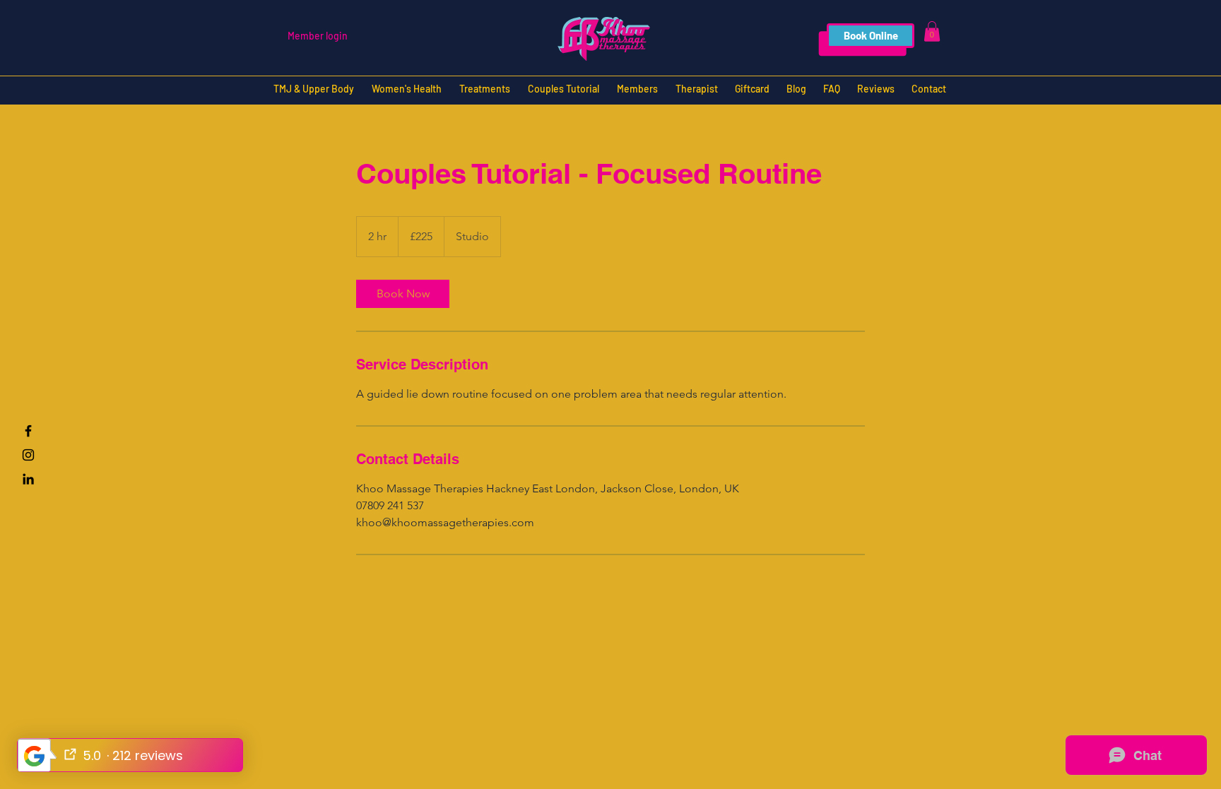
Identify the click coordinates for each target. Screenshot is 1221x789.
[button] (932, 31)
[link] (402, 294)
